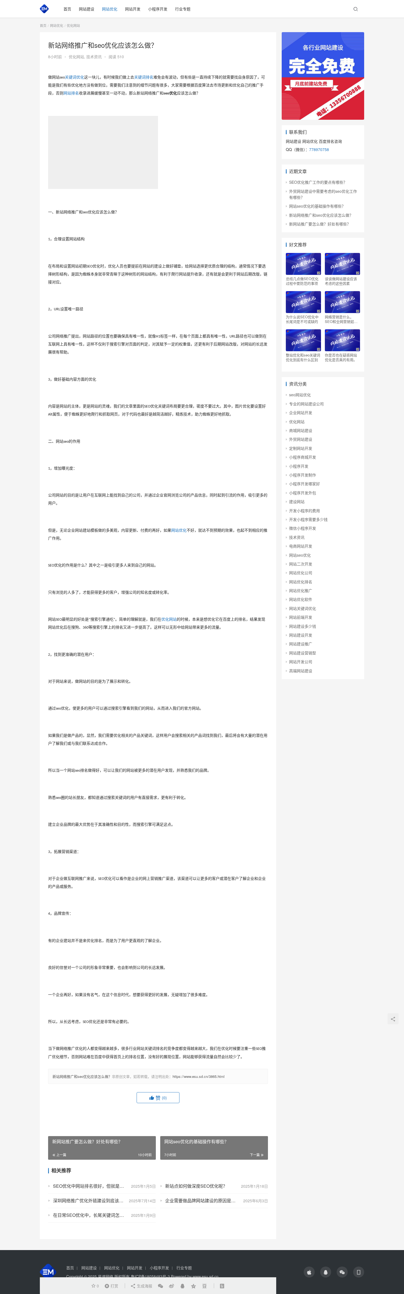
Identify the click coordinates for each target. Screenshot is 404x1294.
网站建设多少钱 (302, 626)
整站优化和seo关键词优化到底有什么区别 (303, 357)
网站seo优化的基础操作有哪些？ (317, 206)
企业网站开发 (300, 412)
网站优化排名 (300, 581)
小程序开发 (157, 9)
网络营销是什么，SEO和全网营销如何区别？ (341, 319)
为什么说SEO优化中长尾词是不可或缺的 (302, 319)
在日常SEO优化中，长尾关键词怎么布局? (94, 1215)
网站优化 (109, 9)
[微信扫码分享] (160, 1285)
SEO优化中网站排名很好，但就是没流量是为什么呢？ (104, 1186)
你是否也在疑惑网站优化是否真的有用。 (341, 357)
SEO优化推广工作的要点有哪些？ (318, 182)
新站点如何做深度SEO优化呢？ (196, 1186)
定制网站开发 (300, 448)
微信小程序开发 (302, 528)
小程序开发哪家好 (304, 483)
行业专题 (182, 9)
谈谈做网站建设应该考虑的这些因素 (341, 281)
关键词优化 (74, 77)
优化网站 (76, 56)
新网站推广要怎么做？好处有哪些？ (320, 224)
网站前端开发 (300, 617)
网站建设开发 (300, 635)
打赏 (110, 1285)
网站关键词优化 (302, 608)
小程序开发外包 (302, 492)
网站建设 (86, 9)
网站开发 (132, 9)
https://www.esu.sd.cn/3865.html (199, 1076)
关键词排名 (143, 77)
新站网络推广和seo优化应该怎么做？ (82, 1076)
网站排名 (71, 93)
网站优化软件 (300, 599)
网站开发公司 (300, 661)
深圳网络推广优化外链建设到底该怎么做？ (95, 1200)
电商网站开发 (300, 546)
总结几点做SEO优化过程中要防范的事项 (302, 281)
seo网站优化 (300, 394)
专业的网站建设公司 (306, 403)
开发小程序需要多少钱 (308, 519)
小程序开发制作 (302, 475)
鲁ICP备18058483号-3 (150, 1276)
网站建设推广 (300, 643)
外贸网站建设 (300, 439)
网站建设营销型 (302, 653)
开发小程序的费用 (304, 510)
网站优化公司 (300, 572)
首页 (67, 9)
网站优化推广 (300, 590)
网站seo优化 (300, 555)
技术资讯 (94, 56)
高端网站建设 (300, 670)
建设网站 (297, 501)
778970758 (319, 149)
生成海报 (144, 1286)
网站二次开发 (300, 564)
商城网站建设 (300, 430)
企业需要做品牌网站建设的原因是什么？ (204, 1200)
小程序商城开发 (302, 457)
